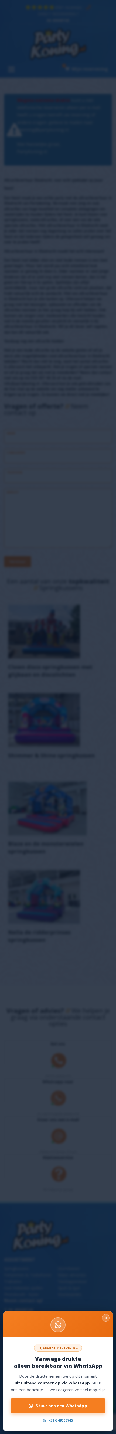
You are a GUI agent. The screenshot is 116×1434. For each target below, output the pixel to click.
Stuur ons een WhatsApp (61, 1405)
